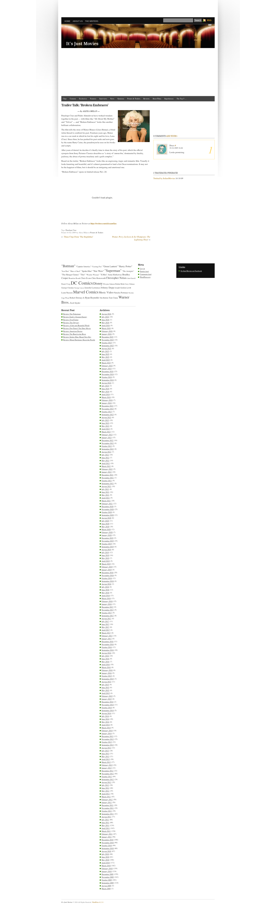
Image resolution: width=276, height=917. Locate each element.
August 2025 (106, 348)
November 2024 (108, 374)
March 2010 (106, 865)
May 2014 (105, 722)
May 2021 (105, 495)
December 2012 (107, 771)
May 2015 (105, 690)
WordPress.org (145, 277)
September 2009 (108, 883)
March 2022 (106, 466)
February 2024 (107, 400)
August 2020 (106, 518)
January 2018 (107, 604)
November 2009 (108, 877)
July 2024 (105, 386)
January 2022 (107, 472)
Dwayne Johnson (109, 284)
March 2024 (106, 397)
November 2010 (108, 842)
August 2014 (106, 713)
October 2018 (107, 578)
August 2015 (106, 681)
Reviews (146, 98)
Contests (73, 98)
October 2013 (107, 742)
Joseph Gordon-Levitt (123, 288)
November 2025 (108, 340)
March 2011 (106, 831)
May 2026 (105, 322)
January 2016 (107, 673)
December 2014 (107, 702)
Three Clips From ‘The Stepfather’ (78, 236)
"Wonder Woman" (93, 274)
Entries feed (144, 271)
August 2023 (106, 417)
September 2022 (108, 449)
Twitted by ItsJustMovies (164, 178)
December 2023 (107, 406)
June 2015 (105, 687)
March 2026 (106, 328)
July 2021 (105, 489)
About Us (78, 21)
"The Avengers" (128, 271)
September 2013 (108, 745)
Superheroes (168, 98)
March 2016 (106, 667)
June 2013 (105, 753)
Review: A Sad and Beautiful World (76, 325)
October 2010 (107, 845)
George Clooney (67, 287)
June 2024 (105, 388)
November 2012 (108, 773)
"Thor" (82, 274)
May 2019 (105, 558)
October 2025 (107, 342)
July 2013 (105, 750)
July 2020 (105, 521)
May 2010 (105, 860)
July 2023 (105, 420)
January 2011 (107, 837)
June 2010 (105, 857)
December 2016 (107, 641)
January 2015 (107, 699)
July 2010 (105, 854)
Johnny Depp (107, 287)
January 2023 (107, 437)
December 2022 (107, 440)
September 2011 (108, 814)
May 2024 (105, 391)
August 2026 (106, 314)
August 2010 (106, 851)
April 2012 (106, 793)
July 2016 (105, 656)
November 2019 (108, 541)
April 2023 (106, 429)
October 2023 (107, 411)
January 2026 (107, 334)
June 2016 (105, 658)
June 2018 (105, 590)
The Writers (91, 21)
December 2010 (107, 839)
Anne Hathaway (115, 274)
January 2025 (107, 368)
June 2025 (105, 354)
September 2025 (108, 345)
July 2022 (105, 454)
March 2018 (106, 598)
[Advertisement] (138, 7)
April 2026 (106, 325)
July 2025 (105, 351)
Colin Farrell (130, 278)
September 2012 (108, 779)
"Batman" (68, 265)
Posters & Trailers (133, 98)
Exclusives (83, 98)
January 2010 (107, 871)
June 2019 (105, 555)
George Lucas (79, 288)
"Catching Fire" (97, 266)
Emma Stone (120, 284)
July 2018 (105, 587)
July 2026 (105, 317)
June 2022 (105, 457)
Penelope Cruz (71, 230)
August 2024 (106, 383)
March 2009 (106, 888)
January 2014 (107, 733)
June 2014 (105, 719)
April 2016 (106, 664)
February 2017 (107, 635)
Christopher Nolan (116, 278)
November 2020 (108, 509)
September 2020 (108, 515)
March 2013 (106, 762)
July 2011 (105, 819)
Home (67, 21)
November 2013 (108, 739)
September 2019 (108, 546)
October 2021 (107, 480)
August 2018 (106, 584)
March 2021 (106, 500)
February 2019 (107, 567)
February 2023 (107, 434)
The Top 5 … (182, 98)
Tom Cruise (113, 297)
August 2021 (106, 486)
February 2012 (107, 799)
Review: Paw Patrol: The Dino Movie (77, 328)
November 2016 (108, 644)
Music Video (106, 292)
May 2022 (105, 460)
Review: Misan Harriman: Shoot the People (79, 340)
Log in (142, 268)
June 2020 (105, 523)
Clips (65, 98)
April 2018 (106, 595)
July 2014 (105, 716)
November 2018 (108, 575)
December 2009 (107, 874)
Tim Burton (104, 297)
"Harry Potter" (125, 266)
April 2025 (106, 360)
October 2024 (107, 377)
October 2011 (107, 811)
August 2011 (106, 816)
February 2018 (107, 601)
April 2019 (106, 561)
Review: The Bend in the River (74, 334)
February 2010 (107, 868)
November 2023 (108, 409)
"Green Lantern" (110, 266)
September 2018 (108, 581)
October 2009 (107, 880)
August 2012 (106, 782)
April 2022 (106, 463)
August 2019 (106, 549)
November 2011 (108, 808)
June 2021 (105, 492)
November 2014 (108, 704)
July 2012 (105, 785)
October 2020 (107, 512)
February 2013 (107, 765)
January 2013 (107, 768)
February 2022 (107, 469)
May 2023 (105, 426)
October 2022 (107, 446)
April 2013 (106, 759)
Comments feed (145, 274)
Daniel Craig (65, 284)
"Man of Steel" (75, 271)
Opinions (120, 98)
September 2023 (108, 414)
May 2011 (105, 825)
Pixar (67, 298)
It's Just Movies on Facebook (191, 271)
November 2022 (108, 443)
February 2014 (107, 730)
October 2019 (107, 544)
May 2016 (105, 661)
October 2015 (107, 676)
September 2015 (108, 679)
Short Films (157, 98)
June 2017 (105, 624)
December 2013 (107, 736)
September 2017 (108, 615)
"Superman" (113, 270)
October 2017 (107, 612)
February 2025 (107, 365)
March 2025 (106, 363)
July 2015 (105, 684)
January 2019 (107, 569)
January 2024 (107, 403)
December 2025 (107, 337)
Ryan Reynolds (92, 297)
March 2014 (106, 727)
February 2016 (107, 670)
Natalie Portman (121, 292)
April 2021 (106, 498)
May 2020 (105, 526)
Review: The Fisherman (72, 314)
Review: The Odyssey (71, 322)
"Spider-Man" (86, 271)
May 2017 (105, 627)
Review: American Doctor (72, 331)
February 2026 (107, 331)
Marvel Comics (85, 291)
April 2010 (106, 862)
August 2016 (106, 653)
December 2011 (107, 805)
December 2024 (107, 371)
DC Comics (82, 283)
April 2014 (106, 725)
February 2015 (107, 696)
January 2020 (107, 535)
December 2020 (107, 506)
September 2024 (108, 380)
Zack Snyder (75, 303)
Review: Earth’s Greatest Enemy (75, 317)
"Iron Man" (65, 271)
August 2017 (106, 618)
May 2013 (105, 756)
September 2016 (108, 650)
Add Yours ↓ (172, 136)
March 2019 (106, 564)
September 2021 (108, 483)
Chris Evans (86, 278)
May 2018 (105, 592)
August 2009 (106, 885)
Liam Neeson (67, 292)
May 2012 (105, 791)
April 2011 (106, 828)
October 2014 (107, 707)
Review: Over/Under (70, 319)
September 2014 (108, 710)
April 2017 (106, 630)
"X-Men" (103, 274)
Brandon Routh (74, 278)
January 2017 (107, 638)
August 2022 (106, 452)
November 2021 (108, 477)
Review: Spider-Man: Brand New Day (77, 337)
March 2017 (106, 633)
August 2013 (106, 748)
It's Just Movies (82, 43)
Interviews (103, 98)
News (112, 98)
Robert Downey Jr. (77, 297)
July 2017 (105, 621)
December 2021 (107, 475)
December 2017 (107, 607)
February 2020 (107, 532)
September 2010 (108, 848)
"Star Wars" (98, 270)
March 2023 (106, 431)
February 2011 (107, 834)
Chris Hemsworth (99, 278)
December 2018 (107, 572)
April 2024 (106, 394)
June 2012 (105, 788)
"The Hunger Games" (70, 274)
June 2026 (105, 319)
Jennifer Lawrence (92, 287)
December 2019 (107, 538)
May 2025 (105, 357)
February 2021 (107, 503)
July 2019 (105, 552)
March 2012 (106, 796)
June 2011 (105, 822)
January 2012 (107, 802)
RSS (209, 20)
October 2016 (107, 647)
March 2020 (106, 529)
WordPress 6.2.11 (97, 902)
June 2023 (105, 423)
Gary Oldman (129, 284)
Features (93, 98)
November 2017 (108, 610)
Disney (98, 283)
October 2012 (107, 776)
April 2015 (106, 693)
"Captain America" (83, 266)
